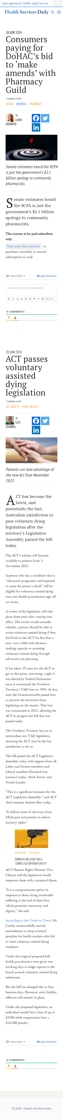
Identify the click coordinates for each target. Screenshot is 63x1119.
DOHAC (10, 104)
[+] (51, 298)
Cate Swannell (13, 424)
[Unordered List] (30, 299)
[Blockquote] (34, 299)
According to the (28, 920)
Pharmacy (35, 104)
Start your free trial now (23, 246)
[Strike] (21, 299)
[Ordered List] (26, 299)
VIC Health (34, 852)
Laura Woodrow (14, 122)
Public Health (30, 407)
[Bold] (9, 299)
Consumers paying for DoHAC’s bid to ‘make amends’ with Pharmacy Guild (31, 64)
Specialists (20, 852)
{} (47, 298)
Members (21, 104)
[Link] (42, 299)
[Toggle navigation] (59, 12)
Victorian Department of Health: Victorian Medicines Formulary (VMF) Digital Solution (27, 3)
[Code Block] (38, 299)
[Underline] (17, 299)
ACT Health (12, 407)
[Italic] (13, 299)
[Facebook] (36, 118)
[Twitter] (45, 118)
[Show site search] (53, 12)
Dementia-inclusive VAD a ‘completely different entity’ (31, 861)
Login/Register (48, 276)
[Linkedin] (36, 127)
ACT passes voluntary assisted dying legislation (27, 375)
